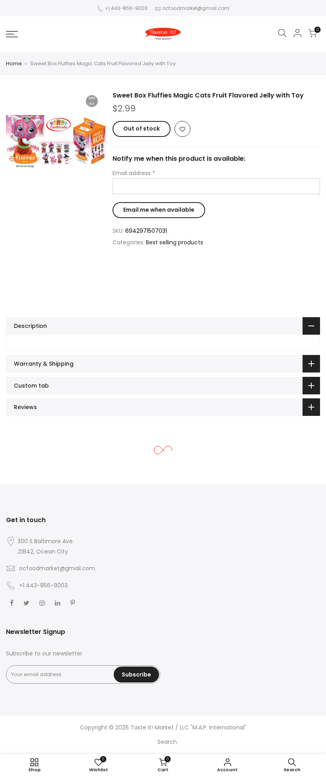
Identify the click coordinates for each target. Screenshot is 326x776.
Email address (134, 173)
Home (14, 63)
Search (167, 742)
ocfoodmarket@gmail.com (195, 8)
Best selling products (174, 242)
